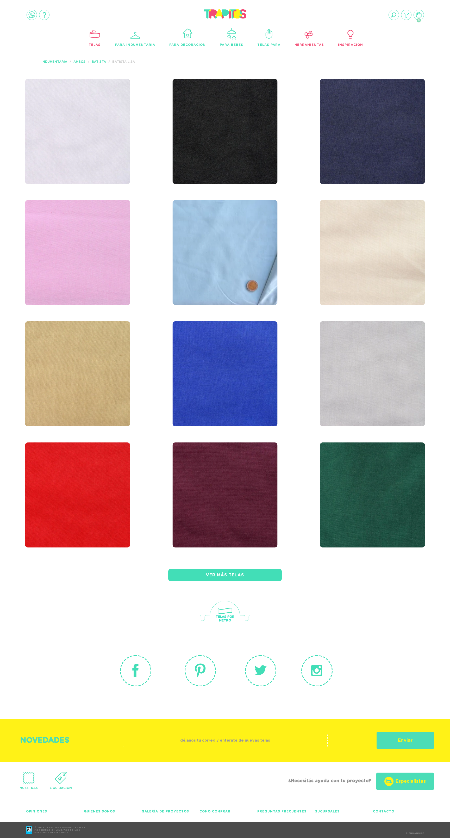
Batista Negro (202, 106)
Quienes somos (99, 811)
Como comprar (214, 811)
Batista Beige (52, 349)
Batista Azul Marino (360, 106)
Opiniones (36, 811)
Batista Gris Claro (357, 349)
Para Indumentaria (135, 44)
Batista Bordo (202, 470)
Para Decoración (187, 44)
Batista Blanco (56, 106)
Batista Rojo (51, 470)
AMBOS (79, 61)
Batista (99, 61)
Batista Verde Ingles (361, 470)
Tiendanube (415, 833)
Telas (95, 44)
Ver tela (117, 117)
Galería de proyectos (165, 811)
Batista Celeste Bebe (214, 227)
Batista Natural (353, 227)
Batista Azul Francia (215, 349)
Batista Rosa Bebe (61, 227)
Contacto (383, 811)
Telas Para (268, 44)
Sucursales (327, 811)
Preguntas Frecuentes (282, 811)
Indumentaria (54, 61)
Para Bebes (231, 44)
